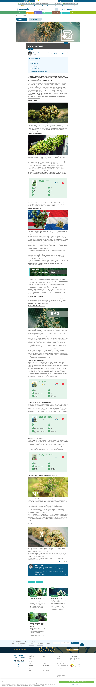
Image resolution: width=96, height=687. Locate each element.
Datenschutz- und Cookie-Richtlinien (62, 665)
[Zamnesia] (26, 9)
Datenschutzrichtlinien (52, 680)
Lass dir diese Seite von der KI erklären (59, 53)
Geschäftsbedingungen (60, 663)
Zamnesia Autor (45, 668)
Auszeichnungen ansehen (72, 649)
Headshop (30, 658)
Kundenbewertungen (46, 665)
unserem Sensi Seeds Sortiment (34, 98)
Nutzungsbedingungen (40, 645)
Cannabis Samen (31, 656)
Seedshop (39, 581)
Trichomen (55, 163)
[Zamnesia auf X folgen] (20, 664)
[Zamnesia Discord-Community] (18, 666)
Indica (47, 162)
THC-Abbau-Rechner (73, 656)
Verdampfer (31, 660)
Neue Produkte (45, 660)
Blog (43, 658)
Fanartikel (30, 668)
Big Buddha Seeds (57, 558)
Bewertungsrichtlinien (60, 668)
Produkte (31, 581)
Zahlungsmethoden (60, 660)
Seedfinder (44, 656)
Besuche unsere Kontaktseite (19, 661)
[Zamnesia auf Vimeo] (18, 664)
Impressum (58, 658)
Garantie (58, 670)
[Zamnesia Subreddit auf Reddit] (16, 666)
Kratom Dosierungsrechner (74, 661)
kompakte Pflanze (62, 407)
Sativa (54, 162)
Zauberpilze (31, 665)
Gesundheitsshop (31, 661)
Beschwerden (59, 672)
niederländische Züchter (56, 279)
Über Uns (44, 663)
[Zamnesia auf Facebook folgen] (14, 664)
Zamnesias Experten (46, 670)
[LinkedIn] (65, 574)
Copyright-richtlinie (59, 673)
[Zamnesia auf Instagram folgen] (16, 664)
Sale (29, 672)
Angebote (30, 670)
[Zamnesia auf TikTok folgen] (14, 666)
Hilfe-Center (58, 656)
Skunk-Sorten (42, 330)
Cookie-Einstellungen (77, 684)
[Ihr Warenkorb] (75, 9)
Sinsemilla (43, 244)
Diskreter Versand (45, 672)
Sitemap (44, 673)
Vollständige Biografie (40, 574)
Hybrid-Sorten (47, 90)
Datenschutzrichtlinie (31, 645)
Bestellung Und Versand (60, 661)
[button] (30, 53)
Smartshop (30, 663)
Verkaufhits (44, 661)
